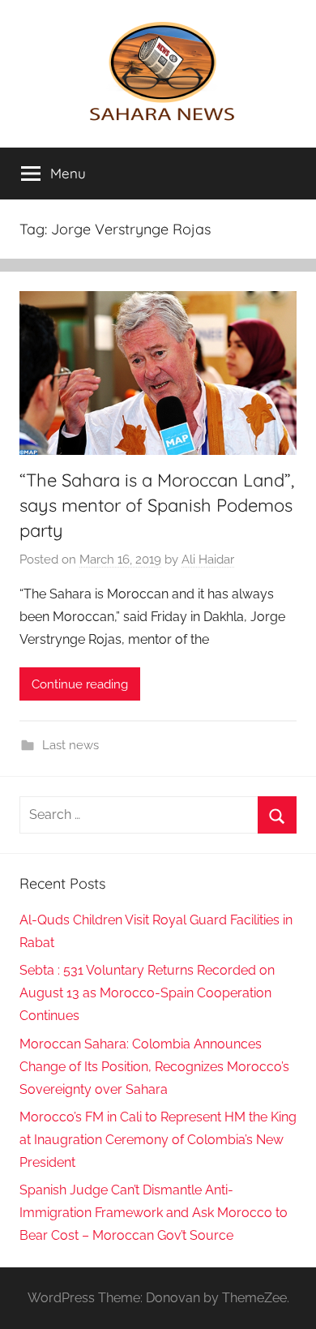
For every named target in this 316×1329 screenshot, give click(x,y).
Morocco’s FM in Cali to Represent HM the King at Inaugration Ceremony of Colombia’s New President (158, 1139)
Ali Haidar (207, 559)
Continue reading (80, 684)
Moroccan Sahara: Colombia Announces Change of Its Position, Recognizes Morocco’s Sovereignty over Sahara (154, 1066)
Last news (70, 745)
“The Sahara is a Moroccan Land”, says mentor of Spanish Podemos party (156, 505)
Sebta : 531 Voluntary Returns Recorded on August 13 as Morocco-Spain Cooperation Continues (147, 992)
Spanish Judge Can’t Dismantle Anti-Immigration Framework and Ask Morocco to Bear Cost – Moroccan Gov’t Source (153, 1212)
